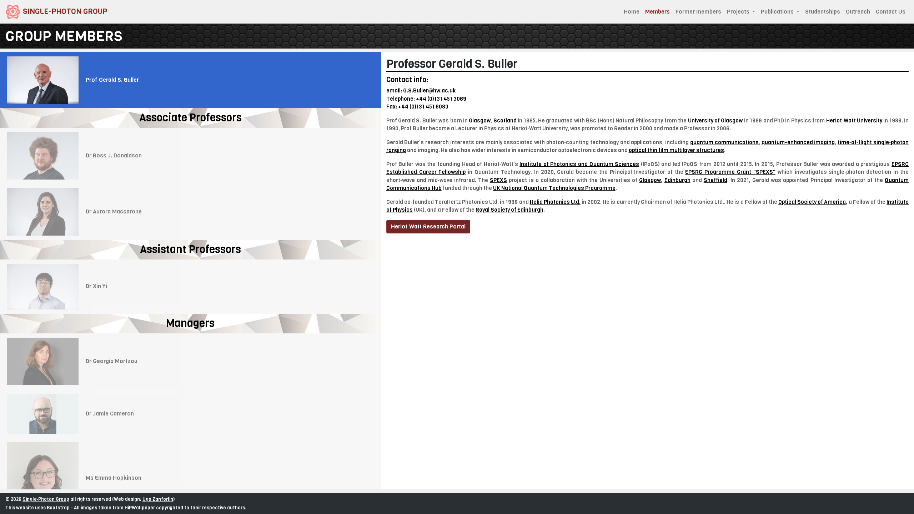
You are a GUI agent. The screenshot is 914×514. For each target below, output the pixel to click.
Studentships (822, 11)
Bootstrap (58, 508)
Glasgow (650, 180)
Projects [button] (739, 11)
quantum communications (724, 142)
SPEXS (498, 180)
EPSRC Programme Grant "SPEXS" (730, 172)
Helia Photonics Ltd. (555, 202)
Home (631, 11)
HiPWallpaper (140, 508)
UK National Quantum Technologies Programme (554, 188)
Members (659, 11)
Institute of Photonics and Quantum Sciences (579, 164)
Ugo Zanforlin (157, 499)
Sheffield (715, 180)
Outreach (858, 11)
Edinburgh (677, 180)
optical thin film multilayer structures (676, 150)
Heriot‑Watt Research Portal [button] (428, 226)
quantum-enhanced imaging (798, 142)
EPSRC (900, 164)
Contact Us (890, 11)
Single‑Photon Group (45, 499)
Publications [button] (778, 11)
